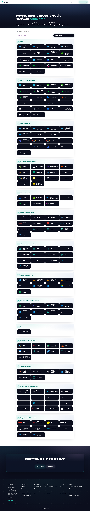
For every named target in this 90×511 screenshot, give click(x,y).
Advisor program (48, 491)
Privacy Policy (72, 491)
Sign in (75, 2)
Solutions (29, 2)
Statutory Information (74, 495)
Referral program (48, 493)
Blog (35, 493)
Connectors (35, 2)
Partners (52, 2)
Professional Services (26, 495)
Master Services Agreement (75, 486)
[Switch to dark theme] (71, 2)
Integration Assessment (26, 493)
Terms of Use (72, 488)
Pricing (40, 2)
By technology (37, 488)
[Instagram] (9, 500)
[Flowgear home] (6, 2)
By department (37, 486)
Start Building (83, 2)
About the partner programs (50, 486)
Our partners (47, 488)
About (61, 486)
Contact (58, 2)
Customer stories (38, 491)
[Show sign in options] (77, 2)
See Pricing (50, 466)
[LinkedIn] (12, 500)
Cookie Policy (72, 493)
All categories (58, 35)
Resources (46, 2)
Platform (22, 2)
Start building (63, 493)
